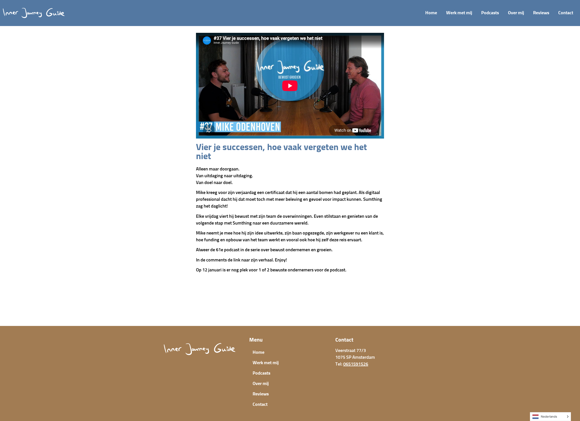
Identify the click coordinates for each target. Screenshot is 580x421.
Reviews (541, 13)
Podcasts (490, 13)
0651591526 (355, 364)
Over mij (516, 13)
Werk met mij (459, 13)
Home (431, 13)
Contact (565, 13)
